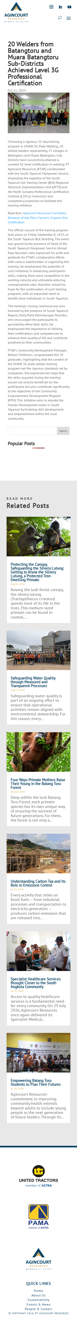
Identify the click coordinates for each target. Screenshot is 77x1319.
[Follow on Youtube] (69, 7)
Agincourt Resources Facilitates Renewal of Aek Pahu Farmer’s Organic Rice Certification (38, 217)
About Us (38, 1295)
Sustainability (38, 1300)
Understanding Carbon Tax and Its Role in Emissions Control (38, 883)
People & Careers (38, 1309)
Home (38, 1291)
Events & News (38, 1304)
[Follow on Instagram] (51, 7)
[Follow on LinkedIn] (60, 7)
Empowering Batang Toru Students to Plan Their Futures (36, 1082)
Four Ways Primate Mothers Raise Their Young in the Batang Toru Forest (38, 783)
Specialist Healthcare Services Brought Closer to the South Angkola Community (36, 982)
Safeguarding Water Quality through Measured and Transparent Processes (33, 682)
